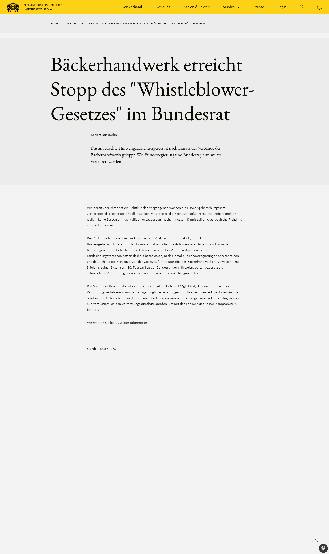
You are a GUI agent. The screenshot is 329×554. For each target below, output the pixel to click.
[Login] (319, 7)
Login (282, 7)
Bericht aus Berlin (104, 135)
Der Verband (132, 7)
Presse (259, 7)
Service (229, 7)
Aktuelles (162, 7)
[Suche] (302, 7)
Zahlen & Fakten (197, 7)
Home (54, 23)
